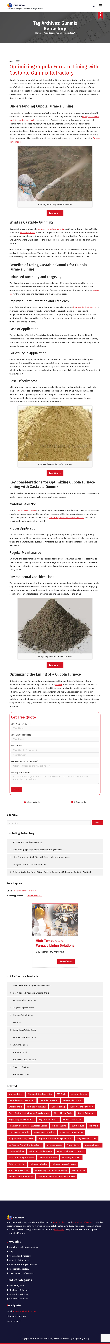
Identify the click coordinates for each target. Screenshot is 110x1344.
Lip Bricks (93, 1126)
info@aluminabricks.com (24, 1311)
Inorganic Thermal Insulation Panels (30, 864)
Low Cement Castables (44, 1132)
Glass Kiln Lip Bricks (63, 1113)
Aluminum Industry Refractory (23, 1247)
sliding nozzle (78, 1170)
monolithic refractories (83, 1222)
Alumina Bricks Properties (40, 1094)
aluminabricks (33, 802)
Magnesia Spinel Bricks (23, 1008)
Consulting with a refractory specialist (66, 517)
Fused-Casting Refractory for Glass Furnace (29, 1113)
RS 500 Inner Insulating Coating (27, 842)
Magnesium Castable (86, 1138)
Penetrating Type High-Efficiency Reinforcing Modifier (37, 849)
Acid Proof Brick (20, 1052)
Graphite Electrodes (18, 1299)
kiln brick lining (59, 1126)
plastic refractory (92, 1145)
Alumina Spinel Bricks (23, 1015)
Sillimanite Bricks (20, 1045)
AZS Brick (17, 1022)
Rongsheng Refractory (19, 1170)
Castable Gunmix (79, 1094)
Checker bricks (15, 1107)
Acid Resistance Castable (24, 1059)
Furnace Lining (58, 1107)
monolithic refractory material (50, 229)
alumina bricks (16, 1094)
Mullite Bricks (73, 1145)
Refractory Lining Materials (21, 1157)
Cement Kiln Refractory (20, 1256)
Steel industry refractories (21, 1273)
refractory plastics (38, 1164)
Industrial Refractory (19, 1269)
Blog (11, 1251)
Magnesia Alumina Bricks (24, 1000)
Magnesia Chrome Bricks (71, 1132)
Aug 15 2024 (15, 61)
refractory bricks (27, 232)
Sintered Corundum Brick (24, 1037)
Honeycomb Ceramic (72, 1119)
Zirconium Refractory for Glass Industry (56, 1176)
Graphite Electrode (21, 1074)
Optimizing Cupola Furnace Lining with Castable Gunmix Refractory (54, 70)
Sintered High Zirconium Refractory (51, 1170)
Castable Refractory (49, 1100)
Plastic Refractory (21, 1067)
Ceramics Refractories (19, 1260)
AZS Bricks (61, 1094)
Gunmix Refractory (86, 1113)
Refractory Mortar (17, 1164)
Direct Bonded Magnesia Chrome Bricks (31, 993)
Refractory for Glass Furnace (70, 1151)
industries (59, 1229)
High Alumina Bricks (48, 1119)
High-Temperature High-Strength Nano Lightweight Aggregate (42, 857)
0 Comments (80, 802)
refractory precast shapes (64, 1164)
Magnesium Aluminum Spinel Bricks (55, 1138)
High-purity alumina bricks (21, 1119)
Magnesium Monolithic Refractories (25, 1145)
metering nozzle (54, 1145)
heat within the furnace (84, 307)
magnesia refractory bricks (21, 1138)
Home (38, 33)
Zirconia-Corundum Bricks (21, 1176)
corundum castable (36, 1107)
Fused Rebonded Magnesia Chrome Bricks (32, 985)
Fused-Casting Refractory (81, 1107)
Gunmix (58, 684)
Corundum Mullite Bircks (24, 1030)
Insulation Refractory (19, 1294)
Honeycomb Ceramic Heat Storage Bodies (28, 1126)
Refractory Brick (16, 1285)
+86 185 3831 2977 (34, 896)
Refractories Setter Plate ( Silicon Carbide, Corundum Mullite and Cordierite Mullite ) (52, 872)
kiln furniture (78, 1126)
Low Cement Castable (19, 1132)
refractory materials (71, 1157)
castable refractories (26, 510)
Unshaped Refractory (19, 1290)
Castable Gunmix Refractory (21, 1100)
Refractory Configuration (40, 1151)
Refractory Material (48, 1157)
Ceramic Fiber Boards (72, 1100)
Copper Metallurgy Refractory (23, 1264)
